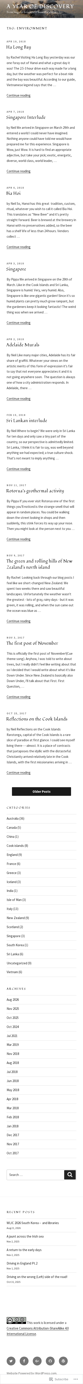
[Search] (70, 1174)
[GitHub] (50, 1361)
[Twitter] (11, 1361)
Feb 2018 (13, 1117)
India (10, 891)
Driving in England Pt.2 (22, 1263)
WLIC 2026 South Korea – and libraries (33, 1223)
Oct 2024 (13, 1027)
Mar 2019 (13, 1045)
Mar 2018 (13, 1108)
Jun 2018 (13, 1081)
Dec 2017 (13, 1135)
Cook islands (15, 846)
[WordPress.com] (63, 1361)
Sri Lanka (13, 954)
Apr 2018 (12, 1099)
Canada (12, 827)
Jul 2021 (12, 1036)
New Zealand (16, 918)
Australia (13, 818)
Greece (12, 873)
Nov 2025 (13, 1009)
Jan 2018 (12, 1126)
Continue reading (19, 95)
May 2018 (13, 1090)
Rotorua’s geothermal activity (35, 491)
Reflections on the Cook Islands (36, 719)
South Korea (15, 945)
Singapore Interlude (26, 117)
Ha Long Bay (18, 47)
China (10, 836)
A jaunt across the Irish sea (25, 1236)
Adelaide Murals (22, 345)
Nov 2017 (13, 1144)
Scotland (13, 927)
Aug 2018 (13, 1063)
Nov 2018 (13, 1054)
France (11, 864)
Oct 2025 (13, 1018)
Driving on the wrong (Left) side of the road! (37, 1277)
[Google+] (37, 1361)
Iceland (12, 882)
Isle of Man (14, 900)
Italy (10, 909)
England (12, 855)
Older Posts (41, 791)
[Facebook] (24, 1361)
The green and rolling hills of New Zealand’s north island (39, 564)
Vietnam (12, 972)
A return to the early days (24, 1250)
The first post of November (32, 643)
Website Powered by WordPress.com (31, 1373)
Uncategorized (17, 963)
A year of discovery (40, 6)
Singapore (16, 269)
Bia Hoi (13, 193)
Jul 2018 (12, 1072)
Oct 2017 (13, 1153)
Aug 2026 (13, 999)
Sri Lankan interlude (26, 421)
